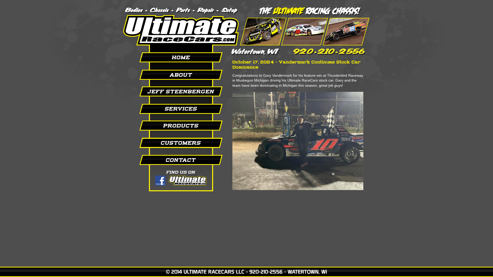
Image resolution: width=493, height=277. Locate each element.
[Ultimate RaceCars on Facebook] (174, 180)
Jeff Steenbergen (174, 91)
